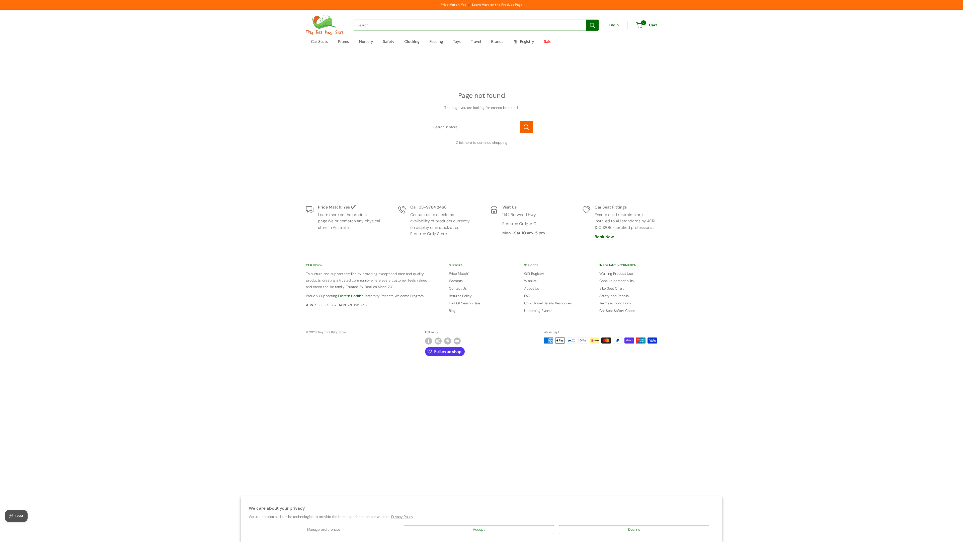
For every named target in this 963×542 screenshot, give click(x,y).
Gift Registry (534, 273)
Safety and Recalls (614, 296)
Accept (479, 529)
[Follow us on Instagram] (438, 341)
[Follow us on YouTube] (457, 341)
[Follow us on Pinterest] (447, 341)
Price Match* (459, 273)
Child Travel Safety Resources (548, 303)
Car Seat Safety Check (617, 310)
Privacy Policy (402, 516)
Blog (452, 310)
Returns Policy (460, 296)
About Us (531, 288)
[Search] (592, 25)
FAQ (527, 296)
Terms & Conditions (615, 303)
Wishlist (530, 281)
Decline (634, 529)
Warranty (456, 281)
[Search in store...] (526, 127)
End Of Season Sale (464, 303)
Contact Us (458, 288)
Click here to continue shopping (481, 142)
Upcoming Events (538, 310)
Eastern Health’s (351, 296)
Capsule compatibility (616, 281)
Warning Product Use (616, 273)
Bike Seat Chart (611, 288)
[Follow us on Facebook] (428, 341)
